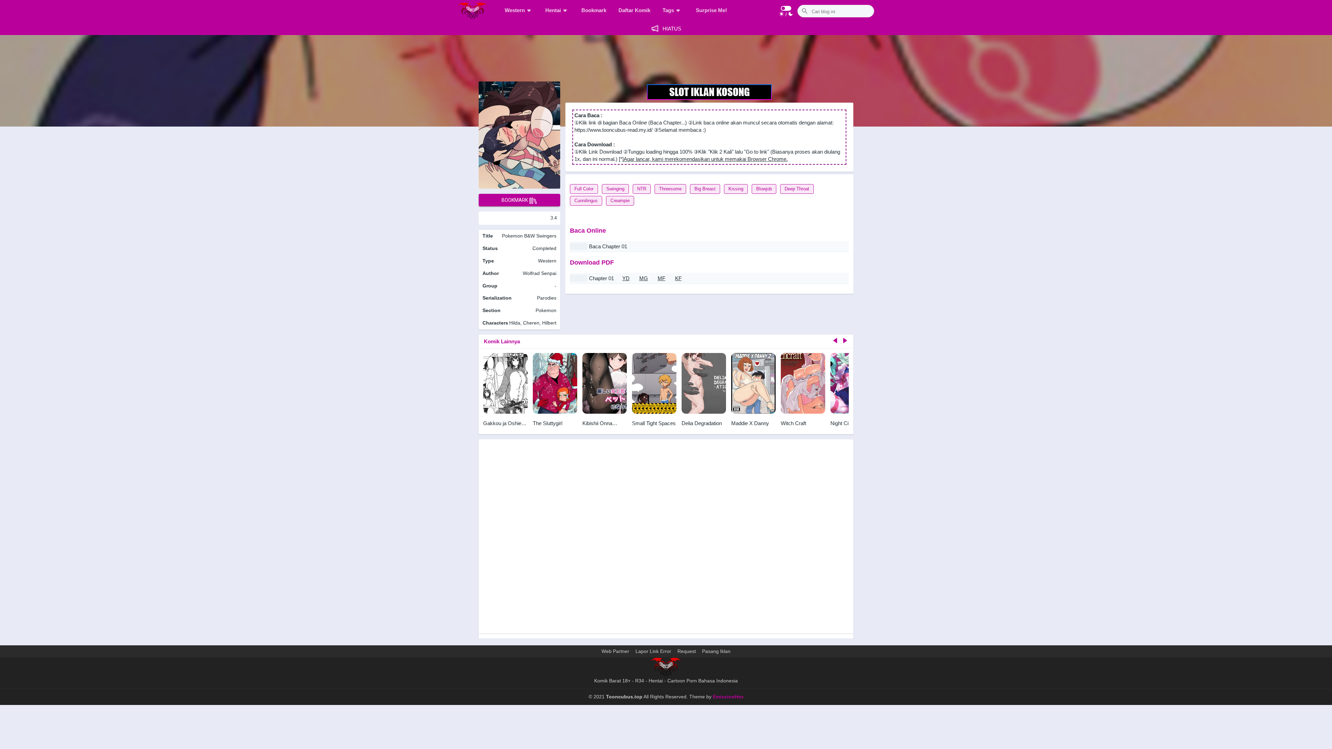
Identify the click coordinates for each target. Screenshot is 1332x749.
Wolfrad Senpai (539, 273)
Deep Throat (797, 188)
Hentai (553, 10)
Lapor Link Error (653, 651)
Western (515, 10)
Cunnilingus (586, 200)
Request (686, 651)
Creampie (620, 200)
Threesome (670, 188)
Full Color (584, 188)
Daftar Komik (634, 10)
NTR (641, 188)
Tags (668, 10)
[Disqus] (666, 539)
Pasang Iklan (716, 651)
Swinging (615, 188)
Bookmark (593, 10)
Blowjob (764, 188)
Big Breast (705, 188)
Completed (544, 248)
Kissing (735, 188)
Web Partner (615, 651)
